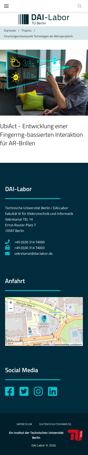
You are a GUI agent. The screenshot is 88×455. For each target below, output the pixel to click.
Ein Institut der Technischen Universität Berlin (36, 435)
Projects (27, 30)
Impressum (24, 424)
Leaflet (46, 344)
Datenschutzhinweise (55, 424)
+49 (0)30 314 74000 (29, 242)
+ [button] (10, 302)
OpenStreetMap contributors (68, 344)
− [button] (10, 308)
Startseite (10, 30)
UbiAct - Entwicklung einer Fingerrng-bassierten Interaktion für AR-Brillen (41, 134)
